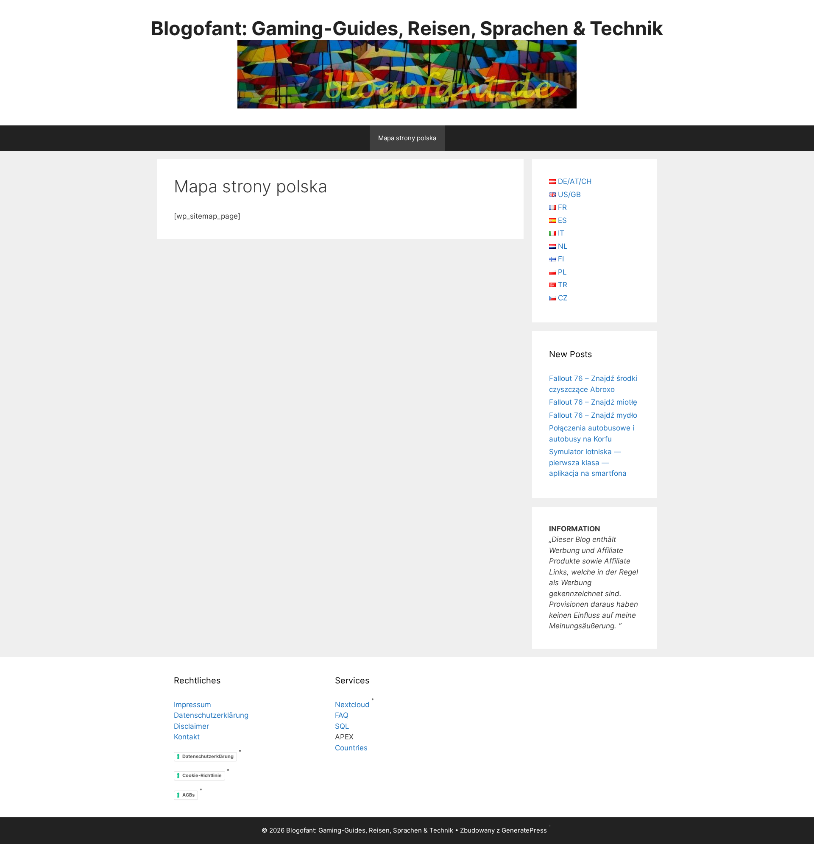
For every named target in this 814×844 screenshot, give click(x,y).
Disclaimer (191, 726)
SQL (342, 726)
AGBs (188, 795)
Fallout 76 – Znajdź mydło (593, 415)
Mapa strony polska (407, 138)
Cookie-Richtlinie (202, 775)
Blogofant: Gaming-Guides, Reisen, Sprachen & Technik (407, 28)
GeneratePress (524, 830)
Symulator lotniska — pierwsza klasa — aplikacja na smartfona (588, 462)
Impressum (192, 704)
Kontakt (187, 737)
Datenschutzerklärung (211, 715)
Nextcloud (352, 704)
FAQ (341, 715)
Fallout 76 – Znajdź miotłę (593, 402)
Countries (351, 748)
